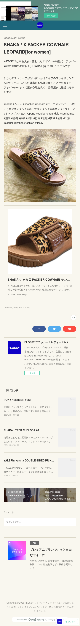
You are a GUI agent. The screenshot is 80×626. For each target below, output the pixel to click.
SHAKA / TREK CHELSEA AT (21, 430)
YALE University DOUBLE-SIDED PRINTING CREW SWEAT (40, 460)
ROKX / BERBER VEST (18, 400)
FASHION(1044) (10, 307)
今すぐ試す (51, 15)
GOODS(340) (24, 307)
